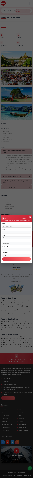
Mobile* (4, 235)
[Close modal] (30, 217)
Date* (3, 241)
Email (3, 229)
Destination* (5, 252)
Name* (3, 223)
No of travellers (5, 246)
